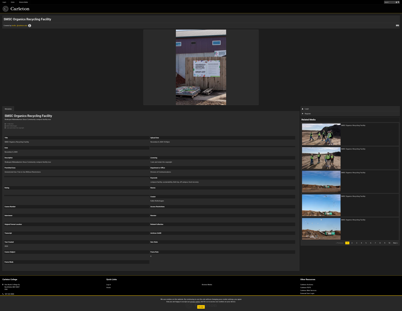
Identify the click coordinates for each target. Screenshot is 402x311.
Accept (201, 307)
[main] (201, 144)
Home (12, 2)
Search (398, 2)
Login (306, 109)
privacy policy (195, 302)
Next (395, 243)
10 (389, 243)
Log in (4, 2)
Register (307, 114)
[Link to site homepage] (15, 9)
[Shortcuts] (397, 25)
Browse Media (23, 2)
